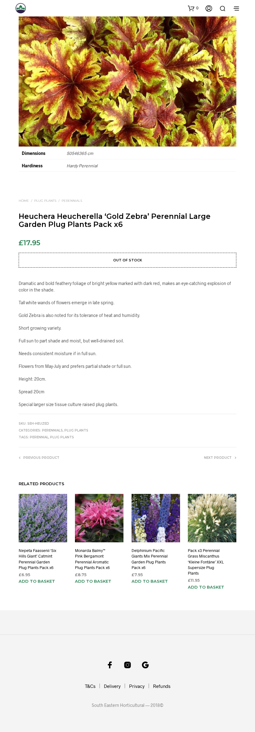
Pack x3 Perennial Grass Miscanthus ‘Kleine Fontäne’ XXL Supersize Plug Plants (206, 562)
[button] (193, 8)
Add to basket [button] (37, 581)
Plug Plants (45, 201)
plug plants (62, 437)
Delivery (112, 686)
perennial (39, 437)
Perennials (72, 201)
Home (24, 201)
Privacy (137, 686)
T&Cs (90, 686)
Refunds (161, 686)
